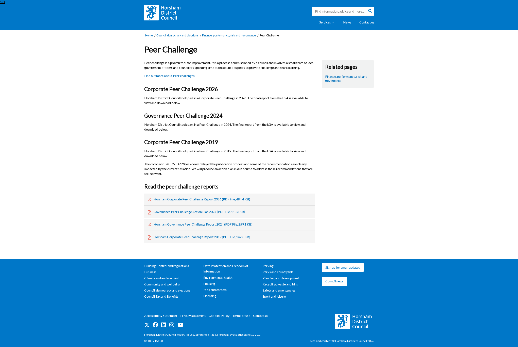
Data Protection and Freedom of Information (225, 268)
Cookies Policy (219, 315)
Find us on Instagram (171, 325)
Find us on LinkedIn (163, 325)
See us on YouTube (180, 325)
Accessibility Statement (160, 315)
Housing (209, 283)
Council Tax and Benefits (161, 296)
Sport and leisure (274, 296)
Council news (334, 281)
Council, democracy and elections (167, 290)
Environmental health (217, 277)
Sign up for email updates (342, 267)
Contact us (366, 22)
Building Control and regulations (166, 266)
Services (325, 22)
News (347, 22)
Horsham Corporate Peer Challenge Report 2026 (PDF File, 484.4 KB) (202, 199)
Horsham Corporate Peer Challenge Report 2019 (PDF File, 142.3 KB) (202, 237)
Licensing (209, 296)
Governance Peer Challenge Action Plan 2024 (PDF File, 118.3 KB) (199, 212)
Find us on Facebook (155, 325)
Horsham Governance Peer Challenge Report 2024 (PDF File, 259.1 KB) (203, 224)
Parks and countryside (278, 272)
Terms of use (241, 315)
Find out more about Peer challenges (169, 76)
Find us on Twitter (147, 325)
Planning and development (281, 278)
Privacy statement (193, 315)
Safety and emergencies (279, 290)
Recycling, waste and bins (280, 284)
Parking (268, 266)
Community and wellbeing (162, 284)
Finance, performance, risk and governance (346, 78)
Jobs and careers (215, 290)
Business (150, 272)
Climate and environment (161, 278)
